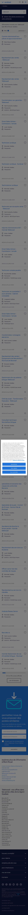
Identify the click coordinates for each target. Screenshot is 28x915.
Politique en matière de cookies (18, 460)
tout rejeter (14, 468)
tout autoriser (14, 472)
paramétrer (14, 464)
